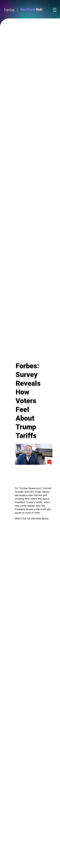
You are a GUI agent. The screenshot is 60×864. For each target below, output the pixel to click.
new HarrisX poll (37, 495)
